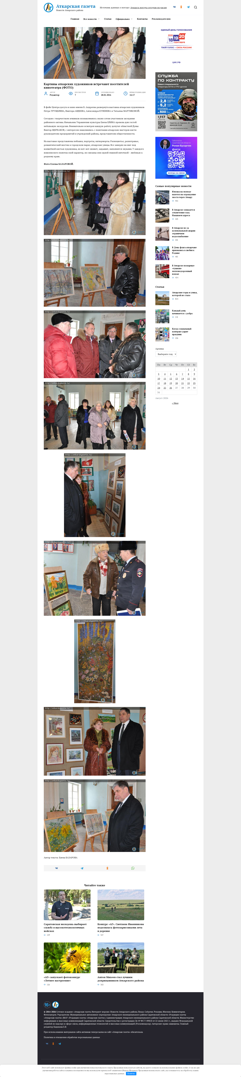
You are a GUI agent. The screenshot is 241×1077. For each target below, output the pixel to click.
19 (170, 383)
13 (176, 378)
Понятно (131, 1073)
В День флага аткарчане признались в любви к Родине (184, 250)
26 (170, 387)
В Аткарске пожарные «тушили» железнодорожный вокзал (183, 269)
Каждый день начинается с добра (182, 312)
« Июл (175, 403)
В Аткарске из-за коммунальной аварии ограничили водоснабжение (183, 232)
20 (176, 383)
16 (194, 378)
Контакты (142, 18)
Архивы (159, 348)
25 (165, 387)
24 (158, 387)
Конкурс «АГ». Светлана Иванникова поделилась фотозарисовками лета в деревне (120, 927)
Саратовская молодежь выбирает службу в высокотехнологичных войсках (65, 927)
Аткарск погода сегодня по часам (148, 7)
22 (188, 383)
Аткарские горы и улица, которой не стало (184, 294)
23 (194, 383)
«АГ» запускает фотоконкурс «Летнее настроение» (62, 978)
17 (158, 383)
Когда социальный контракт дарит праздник (181, 331)
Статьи (107, 18)
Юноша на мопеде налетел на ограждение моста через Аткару (184, 194)
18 (165, 383)
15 (188, 378)
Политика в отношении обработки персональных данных (72, 1037)
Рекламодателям (161, 18)
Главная (75, 18)
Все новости (90, 19)
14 (182, 378)
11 (165, 378)
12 (170, 378)
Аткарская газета (76, 6)
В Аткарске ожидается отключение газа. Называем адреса (183, 213)
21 (182, 383)
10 (158, 378)
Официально (123, 19)
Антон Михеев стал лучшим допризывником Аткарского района (120, 978)
